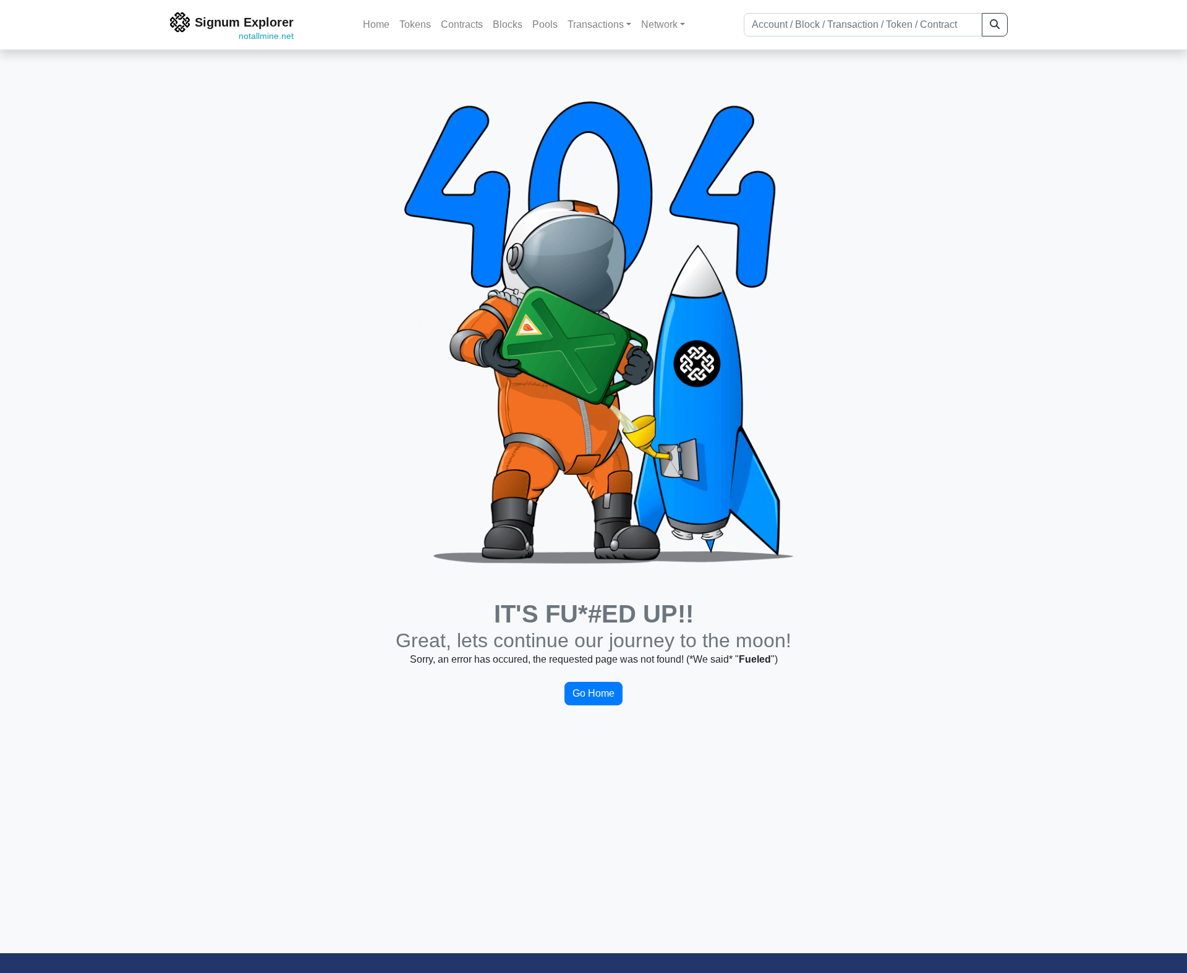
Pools (545, 24)
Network (659, 24)
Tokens (415, 24)
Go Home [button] (593, 693)
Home (376, 24)
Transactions (596, 24)
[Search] (995, 24)
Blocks (507, 24)
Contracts (462, 24)
